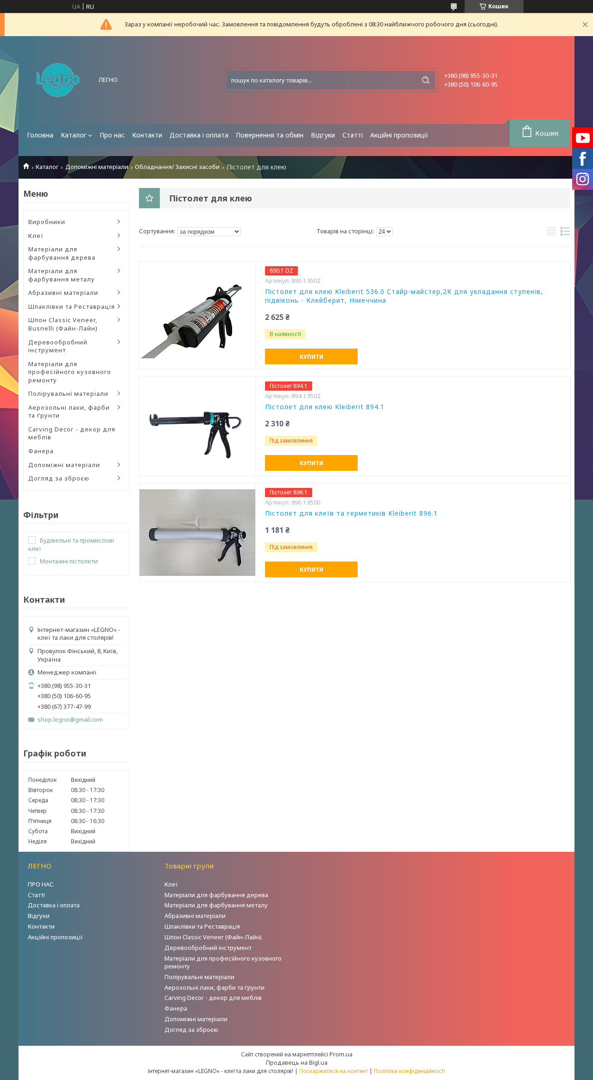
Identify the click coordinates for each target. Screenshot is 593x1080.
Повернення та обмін (269, 135)
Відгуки (323, 135)
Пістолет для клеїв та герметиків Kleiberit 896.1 (351, 513)
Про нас (112, 135)
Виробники (46, 222)
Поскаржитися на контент (333, 1071)
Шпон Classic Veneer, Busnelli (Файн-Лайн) (63, 324)
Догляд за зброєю (58, 478)
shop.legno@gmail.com (70, 720)
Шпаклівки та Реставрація (71, 306)
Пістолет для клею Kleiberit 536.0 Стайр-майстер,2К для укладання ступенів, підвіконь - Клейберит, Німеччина (404, 296)
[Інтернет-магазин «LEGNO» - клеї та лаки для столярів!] (58, 80)
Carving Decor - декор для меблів (71, 433)
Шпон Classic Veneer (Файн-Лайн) (213, 937)
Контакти (147, 135)
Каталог (74, 135)
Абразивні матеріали (63, 292)
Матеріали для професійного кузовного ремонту (69, 372)
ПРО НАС (41, 884)
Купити (311, 357)
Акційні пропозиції (399, 135)
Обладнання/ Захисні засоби (177, 167)
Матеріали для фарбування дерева (61, 253)
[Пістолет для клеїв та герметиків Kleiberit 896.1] (197, 532)
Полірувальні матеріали (68, 393)
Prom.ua (341, 1054)
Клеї (36, 235)
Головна (40, 135)
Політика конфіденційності (409, 1071)
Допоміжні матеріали (96, 167)
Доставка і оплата (199, 135)
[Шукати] (425, 80)
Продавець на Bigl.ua (297, 1062)
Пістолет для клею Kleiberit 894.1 (325, 407)
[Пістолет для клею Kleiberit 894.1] (197, 426)
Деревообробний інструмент (58, 346)
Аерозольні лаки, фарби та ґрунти (69, 411)
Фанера (41, 451)
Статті (352, 135)
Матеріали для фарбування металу (61, 275)
